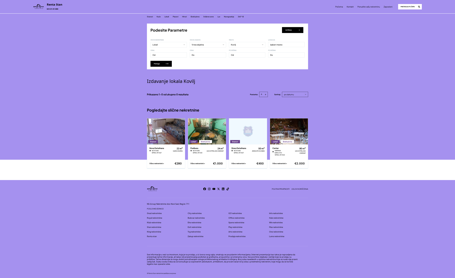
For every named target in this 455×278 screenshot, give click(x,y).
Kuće (159, 16)
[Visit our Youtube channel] (213, 189)
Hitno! (184, 16)
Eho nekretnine (194, 222)
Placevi (175, 16)
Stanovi (150, 16)
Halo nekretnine (276, 218)
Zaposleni (388, 6)
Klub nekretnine (154, 222)
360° (240, 16)
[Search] (419, 6)
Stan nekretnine (154, 227)
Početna (339, 6)
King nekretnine (154, 231)
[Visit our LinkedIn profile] (223, 189)
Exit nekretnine (194, 227)
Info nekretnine (276, 213)
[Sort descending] (265, 94)
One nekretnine (276, 231)
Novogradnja (229, 16)
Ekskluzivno (195, 16)
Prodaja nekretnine (237, 236)
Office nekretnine (236, 218)
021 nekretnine (235, 213)
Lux (219, 16)
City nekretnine (195, 213)
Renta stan (152, 236)
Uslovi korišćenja (299, 189)
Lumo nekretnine (276, 236)
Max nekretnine (276, 227)
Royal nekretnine (154, 218)
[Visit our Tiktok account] (227, 189)
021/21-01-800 (52, 9)
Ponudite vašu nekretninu (368, 6)
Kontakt (350, 6)
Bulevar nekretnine (196, 218)
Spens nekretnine (236, 222)
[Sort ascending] (261, 94)
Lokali (166, 16)
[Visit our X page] (218, 189)
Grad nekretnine (154, 213)
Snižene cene (208, 16)
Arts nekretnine (235, 231)
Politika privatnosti (281, 189)
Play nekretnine (235, 227)
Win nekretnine (276, 222)
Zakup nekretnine (195, 236)
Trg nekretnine (194, 231)
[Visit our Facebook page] (204, 189)
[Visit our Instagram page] (209, 189)
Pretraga (157, 64)
